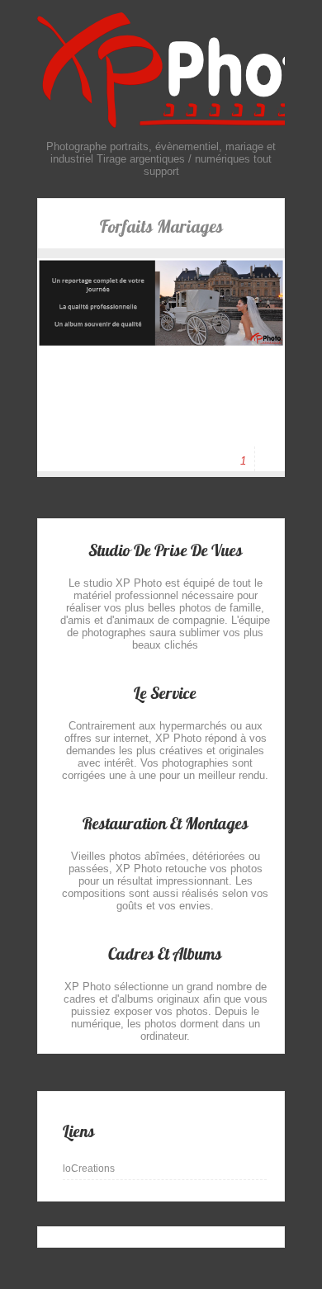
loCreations (89, 1168)
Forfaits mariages (161, 226)
